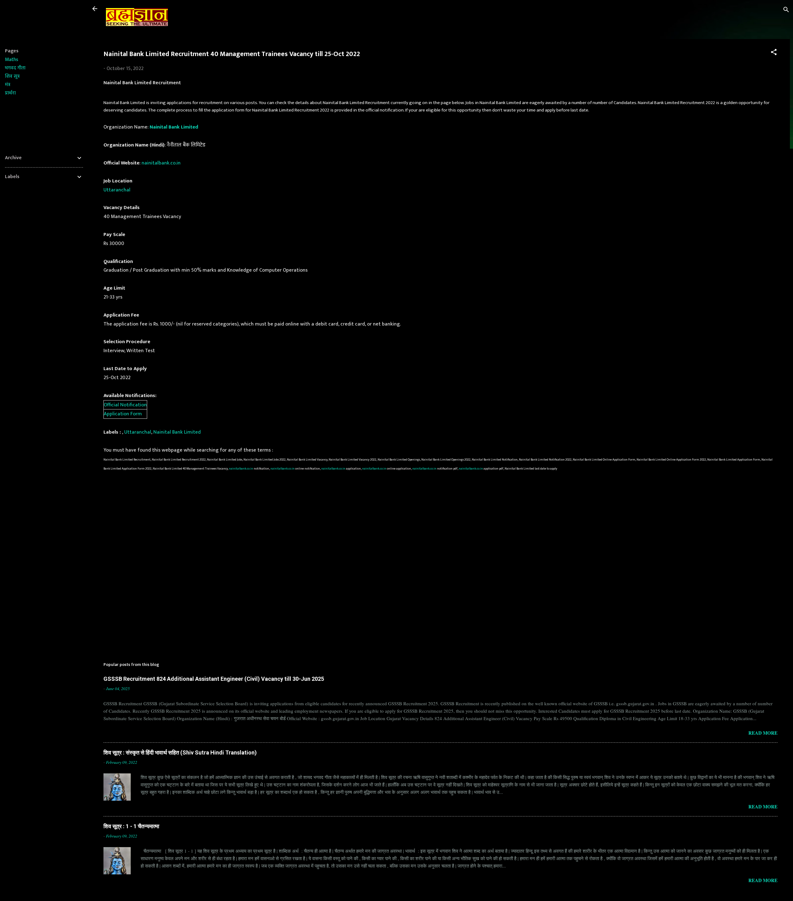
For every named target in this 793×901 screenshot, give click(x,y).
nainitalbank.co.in (161, 163)
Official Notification (125, 404)
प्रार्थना (10, 93)
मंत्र (7, 85)
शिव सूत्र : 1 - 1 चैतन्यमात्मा (131, 826)
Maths (11, 59)
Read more (763, 732)
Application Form (123, 413)
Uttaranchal (116, 190)
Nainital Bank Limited (174, 127)
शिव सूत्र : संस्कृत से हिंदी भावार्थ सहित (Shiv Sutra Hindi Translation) (180, 752)
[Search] (786, 10)
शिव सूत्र (12, 76)
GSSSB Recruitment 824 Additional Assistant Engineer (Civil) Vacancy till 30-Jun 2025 (213, 679)
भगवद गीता (15, 68)
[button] (774, 53)
